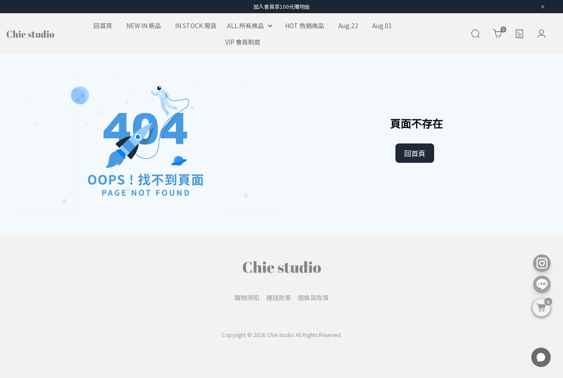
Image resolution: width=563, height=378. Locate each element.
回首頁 (414, 153)
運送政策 (278, 297)
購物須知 (246, 297)
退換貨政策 (313, 297)
